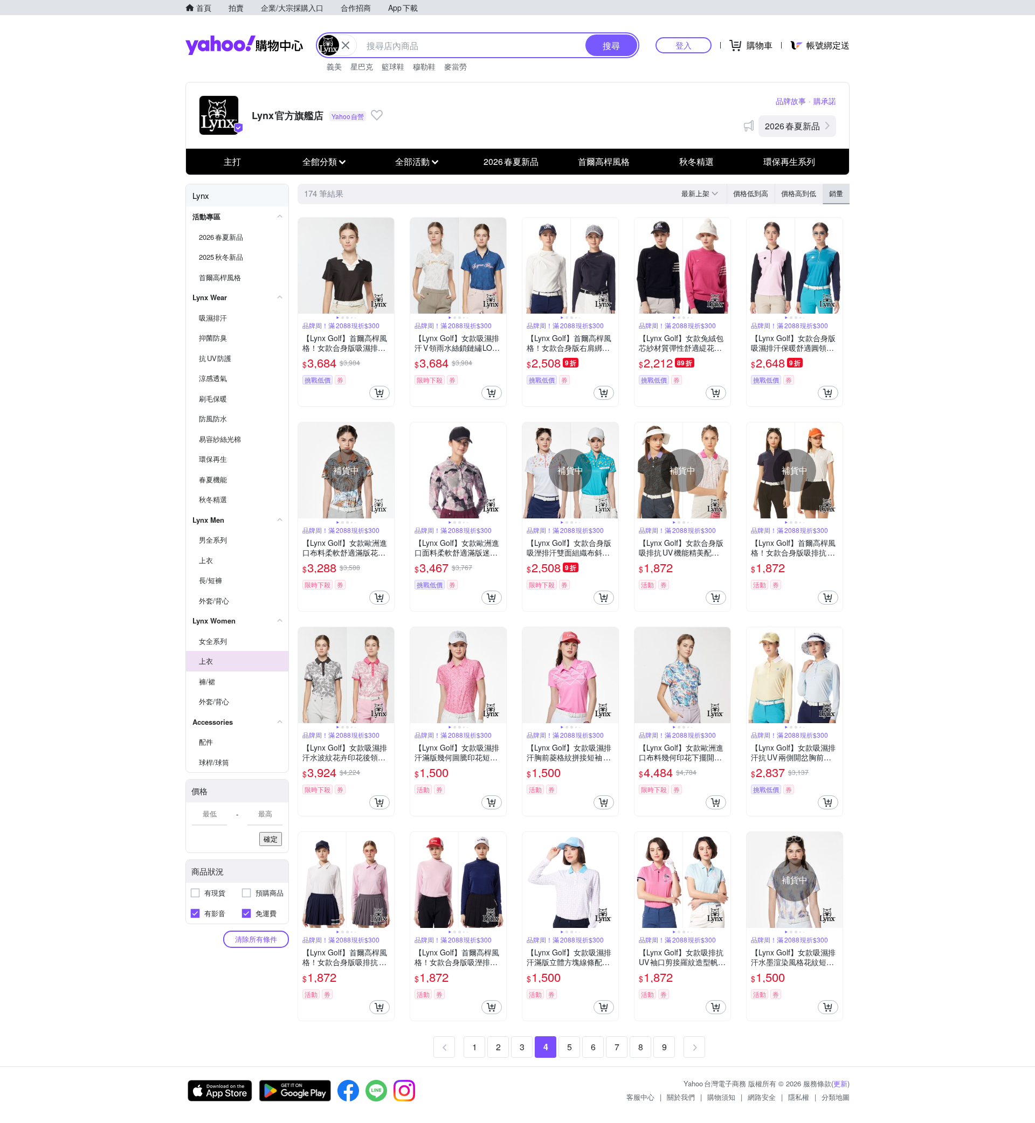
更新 (840, 1083)
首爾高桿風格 (604, 161)
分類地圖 (836, 1097)
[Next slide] (387, 265)
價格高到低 (798, 193)
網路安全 (762, 1097)
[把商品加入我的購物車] (379, 393)
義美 (334, 66)
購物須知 (721, 1097)
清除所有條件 (256, 939)
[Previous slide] (305, 265)
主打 (232, 161)
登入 (683, 45)
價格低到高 (750, 193)
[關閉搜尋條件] (345, 45)
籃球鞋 (393, 66)
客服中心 (640, 1097)
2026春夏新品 (792, 126)
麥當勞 (455, 66)
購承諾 (824, 100)
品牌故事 (791, 100)
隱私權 (798, 1097)
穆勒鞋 (424, 66)
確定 (271, 839)
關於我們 (681, 1097)
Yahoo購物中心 (244, 45)
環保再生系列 (789, 161)
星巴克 (361, 66)
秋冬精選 (696, 161)
